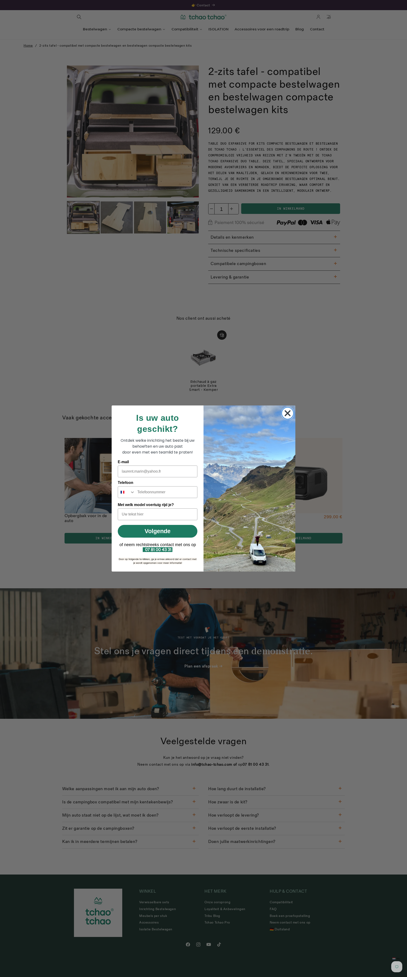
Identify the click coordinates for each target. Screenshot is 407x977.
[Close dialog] (287, 413)
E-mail (123, 462)
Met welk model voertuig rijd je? (146, 505)
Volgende (158, 531)
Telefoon (125, 483)
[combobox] (126, 492)
